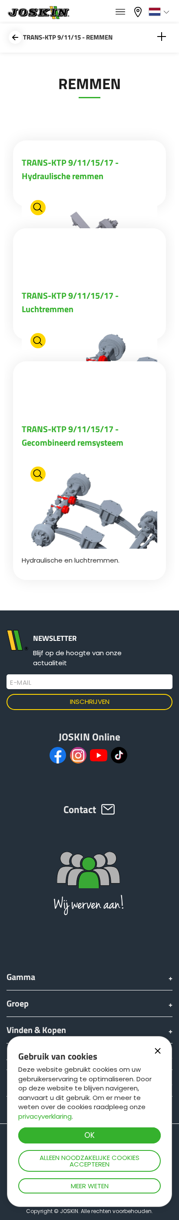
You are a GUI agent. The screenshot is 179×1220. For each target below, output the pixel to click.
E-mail (20, 682)
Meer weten (90, 1185)
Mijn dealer (139, 11)
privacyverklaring (45, 1116)
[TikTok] (119, 755)
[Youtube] (98, 755)
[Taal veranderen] (160, 11)
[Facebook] (57, 755)
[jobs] (120, 12)
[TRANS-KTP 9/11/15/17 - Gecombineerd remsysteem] (90, 504)
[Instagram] (78, 755)
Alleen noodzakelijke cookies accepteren (89, 1161)
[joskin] (38, 16)
